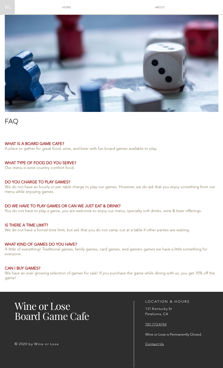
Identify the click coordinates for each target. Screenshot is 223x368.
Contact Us (154, 344)
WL (8, 7)
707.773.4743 (156, 324)
